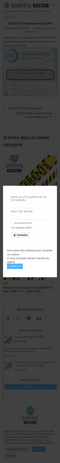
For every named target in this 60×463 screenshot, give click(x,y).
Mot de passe (22, 211)
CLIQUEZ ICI (14, 266)
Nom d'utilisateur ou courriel (29, 199)
